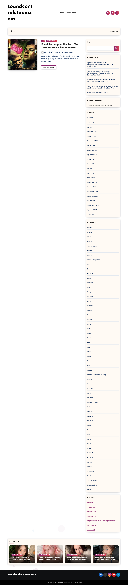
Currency (90, 306)
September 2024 (92, 205)
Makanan (90, 416)
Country (90, 296)
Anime (89, 237)
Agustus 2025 (92, 155)
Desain (89, 310)
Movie (89, 425)
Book (89, 264)
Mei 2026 (90, 127)
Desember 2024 (92, 191)
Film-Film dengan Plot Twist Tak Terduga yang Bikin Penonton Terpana (59, 47)
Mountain (90, 421)
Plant (89, 448)
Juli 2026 (90, 118)
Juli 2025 (90, 159)
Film (43, 40)
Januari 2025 (91, 187)
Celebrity (90, 278)
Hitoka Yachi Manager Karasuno (97, 92)
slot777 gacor (91, 525)
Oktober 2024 (91, 201)
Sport (89, 476)
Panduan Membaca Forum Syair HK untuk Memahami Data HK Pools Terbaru (101, 80)
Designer (90, 315)
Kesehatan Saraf (92, 402)
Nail (88, 434)
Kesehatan (90, 398)
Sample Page (70, 13)
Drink (89, 324)
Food (89, 352)
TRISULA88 (91, 507)
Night (89, 444)
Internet (90, 388)
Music (89, 430)
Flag (88, 347)
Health (89, 370)
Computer (90, 292)
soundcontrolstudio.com (20, 13)
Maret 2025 (91, 178)
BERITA (89, 255)
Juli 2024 (90, 214)
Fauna (89, 333)
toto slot (90, 502)
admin (46, 52)
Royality (90, 462)
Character (90, 283)
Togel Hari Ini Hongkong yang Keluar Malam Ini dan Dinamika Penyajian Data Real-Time (102, 87)
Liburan (89, 411)
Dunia (89, 329)
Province (90, 457)
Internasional (91, 384)
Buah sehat (91, 273)
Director (90, 319)
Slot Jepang (91, 471)
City (88, 287)
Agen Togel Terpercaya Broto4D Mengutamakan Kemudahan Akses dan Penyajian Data (100, 64)
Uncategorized (51, 40)
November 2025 (92, 141)
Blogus (69, 582)
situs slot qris (91, 516)
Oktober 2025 (91, 145)
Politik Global (91, 453)
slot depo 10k (91, 511)
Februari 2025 (92, 182)
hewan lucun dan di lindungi (96, 375)
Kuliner (89, 407)
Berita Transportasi (93, 260)
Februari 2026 (92, 132)
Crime (89, 301)
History (89, 379)
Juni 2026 (90, 122)
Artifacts (90, 241)
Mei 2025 (90, 168)
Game (89, 356)
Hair (88, 365)
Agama (89, 227)
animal (89, 232)
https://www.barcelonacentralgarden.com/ (101, 521)
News (89, 439)
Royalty (89, 467)
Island (89, 393)
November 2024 (92, 196)
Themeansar (78, 582)
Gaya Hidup (91, 361)
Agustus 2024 (92, 210)
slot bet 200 (91, 530)
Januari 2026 (91, 136)
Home (61, 13)
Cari (89, 42)
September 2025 (92, 150)
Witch (89, 490)
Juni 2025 (90, 164)
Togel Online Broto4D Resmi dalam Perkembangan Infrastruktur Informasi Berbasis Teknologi (100, 73)
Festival (90, 338)
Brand (89, 269)
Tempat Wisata (92, 480)
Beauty (89, 250)
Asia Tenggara (92, 246)
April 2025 (90, 173)
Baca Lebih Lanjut (48, 67)
